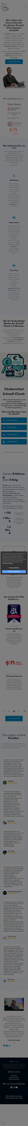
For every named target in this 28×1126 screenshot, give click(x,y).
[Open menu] (26, 7)
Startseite (14, 1075)
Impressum (18, 1096)
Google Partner (14, 1077)
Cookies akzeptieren (14, 571)
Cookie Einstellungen (8, 563)
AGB (21, 1098)
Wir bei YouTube (14, 1079)
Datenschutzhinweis (12, 1098)
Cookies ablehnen (14, 568)
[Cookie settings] (3, 1123)
